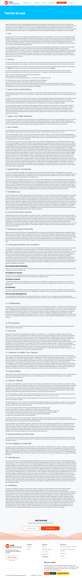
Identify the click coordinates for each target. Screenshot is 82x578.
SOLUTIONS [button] (36, 3)
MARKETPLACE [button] (27, 3)
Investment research (47, 549)
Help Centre (63, 553)
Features (29, 546)
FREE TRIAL (61, 2)
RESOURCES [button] (52, 3)
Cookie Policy (34, 575)
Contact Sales (31, 528)
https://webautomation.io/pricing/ (50, 395)
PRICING (44, 3)
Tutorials (62, 555)
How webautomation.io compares (68, 546)
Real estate (45, 554)
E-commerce (45, 551)
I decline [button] (53, 573)
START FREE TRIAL (50, 528)
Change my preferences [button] (63, 573)
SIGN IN (71, 2)
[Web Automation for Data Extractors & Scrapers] (11, 3)
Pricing (28, 549)
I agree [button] (46, 573)
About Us (44, 546)
